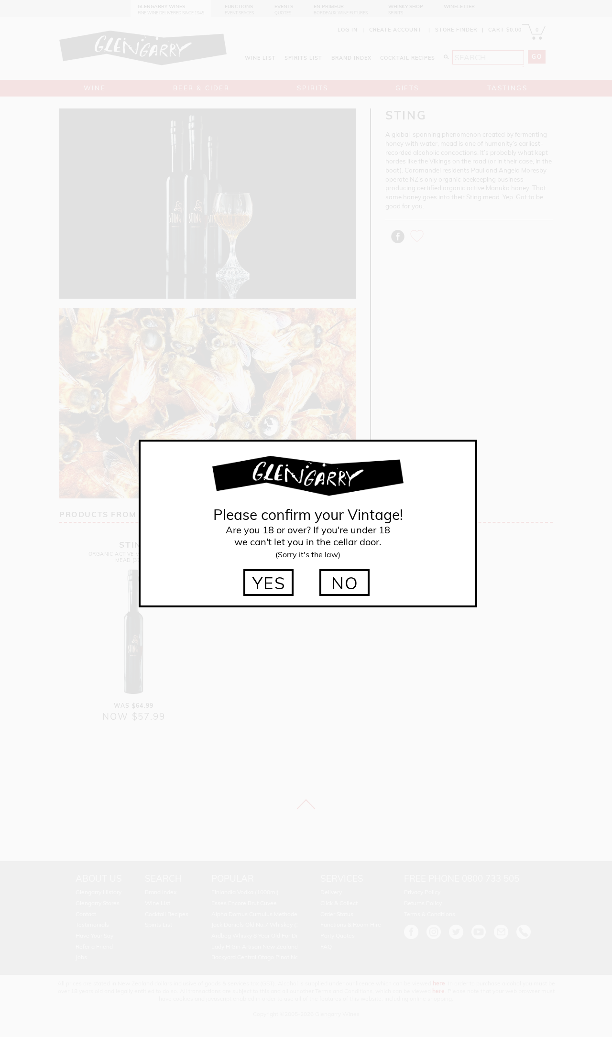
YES (269, 583)
